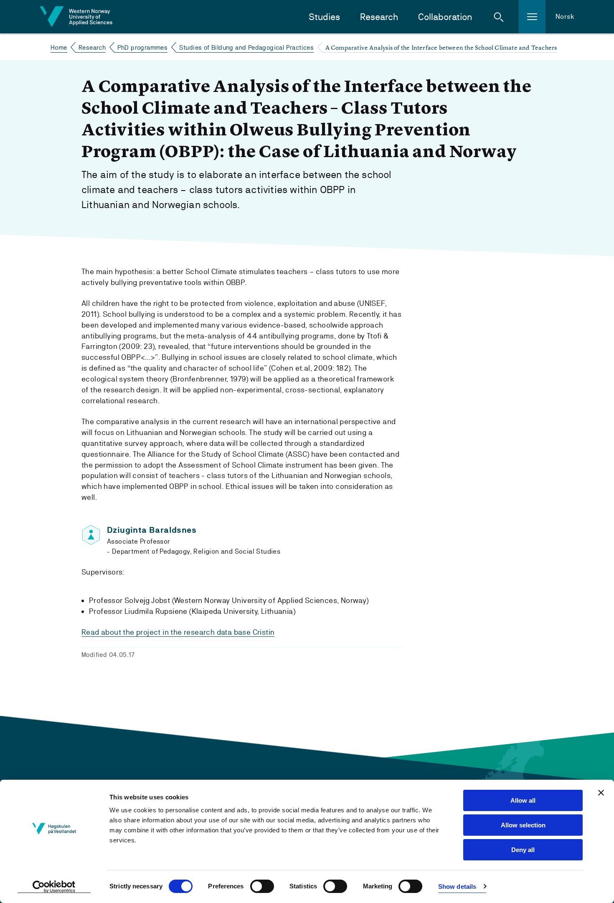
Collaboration (445, 17)
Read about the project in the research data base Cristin (177, 632)
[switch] (262, 886)
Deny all (523, 849)
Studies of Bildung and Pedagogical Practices (246, 47)
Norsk (565, 16)
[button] (498, 16)
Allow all (522, 800)
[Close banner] (601, 793)
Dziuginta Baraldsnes (151, 530)
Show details (457, 886)
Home (59, 47)
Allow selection (523, 825)
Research (379, 17)
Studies (324, 17)
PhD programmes (142, 47)
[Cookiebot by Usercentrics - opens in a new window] (54, 886)
